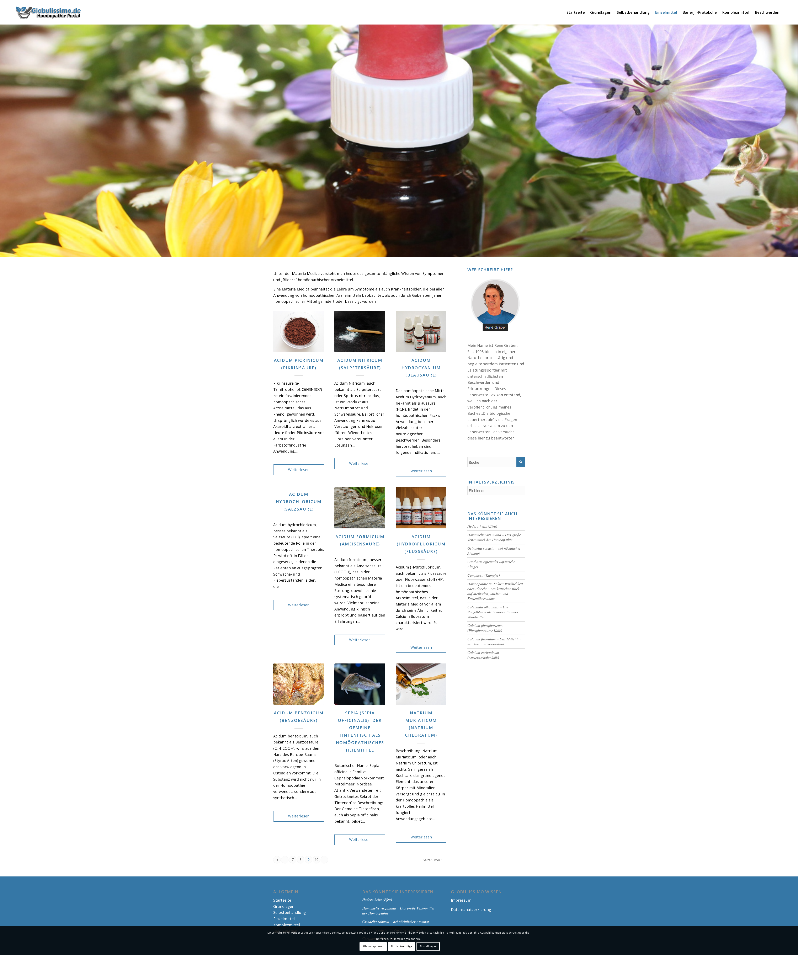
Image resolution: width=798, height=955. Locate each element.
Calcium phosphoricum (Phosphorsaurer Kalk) (484, 628)
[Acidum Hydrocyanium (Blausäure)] (421, 331)
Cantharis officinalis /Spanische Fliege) (491, 564)
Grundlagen (283, 906)
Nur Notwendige (401, 946)
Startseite (282, 900)
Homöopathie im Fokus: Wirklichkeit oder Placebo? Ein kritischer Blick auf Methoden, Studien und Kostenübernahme (495, 591)
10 (316, 859)
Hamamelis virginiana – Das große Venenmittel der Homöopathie (494, 537)
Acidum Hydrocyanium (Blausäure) (421, 367)
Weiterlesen (298, 469)
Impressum (461, 900)
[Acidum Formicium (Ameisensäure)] (359, 507)
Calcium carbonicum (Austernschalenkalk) (483, 655)
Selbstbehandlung (289, 912)
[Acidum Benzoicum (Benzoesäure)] (298, 684)
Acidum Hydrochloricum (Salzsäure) (298, 501)
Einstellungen (428, 946)
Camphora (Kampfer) (483, 575)
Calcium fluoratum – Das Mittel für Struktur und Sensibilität (494, 641)
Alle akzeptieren (373, 946)
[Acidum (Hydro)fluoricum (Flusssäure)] (421, 507)
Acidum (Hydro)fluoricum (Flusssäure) (421, 544)
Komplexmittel (286, 924)
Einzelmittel (284, 918)
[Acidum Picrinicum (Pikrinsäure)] (298, 331)
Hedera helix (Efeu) (482, 526)
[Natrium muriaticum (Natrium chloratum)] (421, 684)
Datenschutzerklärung (471, 909)
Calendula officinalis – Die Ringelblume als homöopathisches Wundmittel (492, 611)
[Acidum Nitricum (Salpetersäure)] (359, 331)
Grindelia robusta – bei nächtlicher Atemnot (494, 551)
